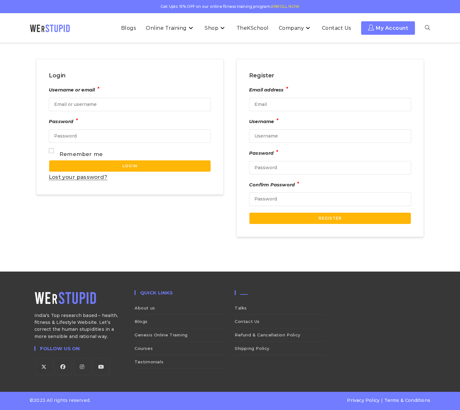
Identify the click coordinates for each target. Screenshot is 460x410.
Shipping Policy (252, 348)
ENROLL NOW (285, 6)
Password (63, 120)
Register (330, 218)
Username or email (74, 89)
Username (263, 120)
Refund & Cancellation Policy (267, 334)
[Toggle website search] (427, 28)
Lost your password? (78, 177)
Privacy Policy (363, 400)
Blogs (141, 321)
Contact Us (247, 321)
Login (129, 165)
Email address (268, 89)
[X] (44, 366)
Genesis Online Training (161, 334)
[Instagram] (82, 366)
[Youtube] (101, 366)
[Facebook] (63, 366)
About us (145, 307)
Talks (241, 307)
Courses (144, 348)
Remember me (81, 154)
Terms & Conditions (407, 400)
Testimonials (149, 361)
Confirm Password (274, 184)
